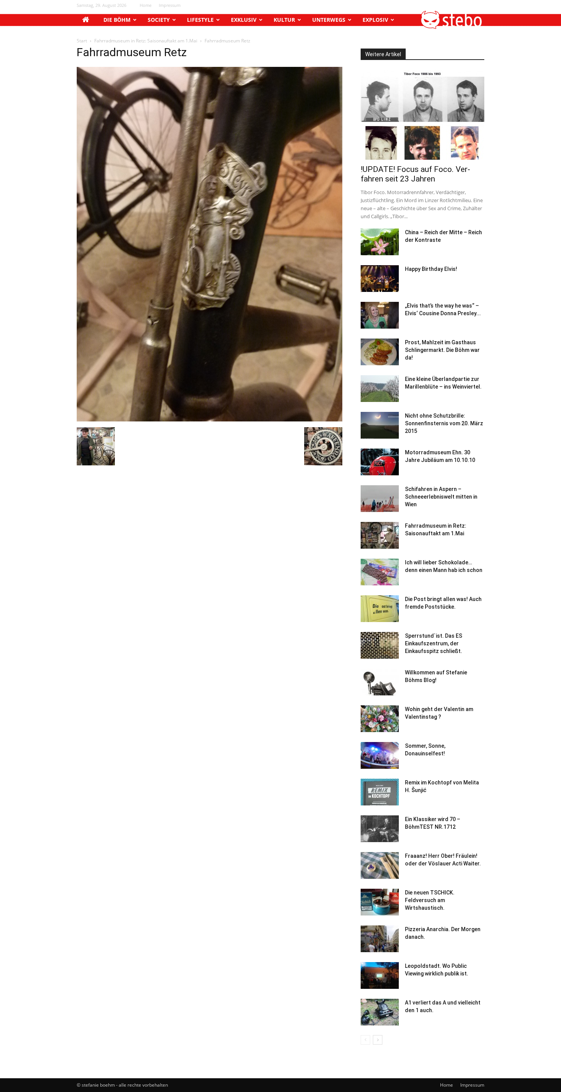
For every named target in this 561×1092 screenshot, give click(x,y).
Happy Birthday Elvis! (431, 269)
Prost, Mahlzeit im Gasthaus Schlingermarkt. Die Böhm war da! (442, 350)
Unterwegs (328, 19)
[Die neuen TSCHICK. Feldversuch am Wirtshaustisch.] (380, 902)
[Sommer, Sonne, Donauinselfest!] (380, 755)
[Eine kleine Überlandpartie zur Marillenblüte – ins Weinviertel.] (380, 388)
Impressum (170, 5)
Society (159, 19)
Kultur (284, 19)
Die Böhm (117, 19)
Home (146, 5)
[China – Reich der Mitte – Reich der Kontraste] (380, 241)
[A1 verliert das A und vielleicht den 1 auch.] (380, 1012)
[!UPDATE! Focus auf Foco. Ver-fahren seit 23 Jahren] (422, 115)
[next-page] (377, 1040)
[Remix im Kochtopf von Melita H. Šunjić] (380, 792)
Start (82, 40)
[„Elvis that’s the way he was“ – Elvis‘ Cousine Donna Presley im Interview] (380, 315)
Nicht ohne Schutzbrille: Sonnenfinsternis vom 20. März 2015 (444, 423)
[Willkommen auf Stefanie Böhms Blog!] (380, 682)
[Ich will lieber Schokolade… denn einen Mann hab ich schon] (380, 572)
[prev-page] (365, 1040)
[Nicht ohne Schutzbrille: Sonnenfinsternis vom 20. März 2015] (380, 425)
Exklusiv (243, 19)
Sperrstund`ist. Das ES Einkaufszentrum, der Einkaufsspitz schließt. (433, 643)
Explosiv (375, 19)
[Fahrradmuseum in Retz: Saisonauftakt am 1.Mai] (380, 535)
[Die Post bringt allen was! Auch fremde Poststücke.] (380, 608)
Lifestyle (200, 19)
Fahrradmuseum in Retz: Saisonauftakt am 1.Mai (145, 40)
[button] (451, 27)
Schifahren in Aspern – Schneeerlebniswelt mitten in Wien (441, 496)
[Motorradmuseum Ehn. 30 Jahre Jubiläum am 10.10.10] (380, 462)
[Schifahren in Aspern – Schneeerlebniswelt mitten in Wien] (380, 498)
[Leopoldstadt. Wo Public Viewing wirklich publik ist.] (380, 975)
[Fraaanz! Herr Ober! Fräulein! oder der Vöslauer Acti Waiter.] (380, 865)
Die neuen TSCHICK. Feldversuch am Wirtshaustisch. (430, 900)
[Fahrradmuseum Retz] (209, 419)
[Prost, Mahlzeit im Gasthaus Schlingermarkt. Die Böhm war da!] (380, 352)
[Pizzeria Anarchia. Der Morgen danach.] (380, 938)
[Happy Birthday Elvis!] (380, 278)
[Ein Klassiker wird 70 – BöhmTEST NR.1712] (380, 828)
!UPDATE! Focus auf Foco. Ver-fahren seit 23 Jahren (415, 174)
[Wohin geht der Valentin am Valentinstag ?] (380, 718)
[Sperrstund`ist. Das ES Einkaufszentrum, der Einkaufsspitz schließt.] (380, 645)
